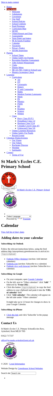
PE (18, 99)
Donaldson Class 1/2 (26, 121)
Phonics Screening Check (23, 72)
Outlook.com (12, 264)
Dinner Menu (18, 67)
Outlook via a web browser (18, 266)
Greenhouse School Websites (30, 368)
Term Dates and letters (21, 38)
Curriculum (17, 77)
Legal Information (17, 364)
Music (20, 96)
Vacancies (16, 46)
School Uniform (19, 24)
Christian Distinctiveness (17, 138)
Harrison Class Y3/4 (26, 123)
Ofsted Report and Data (22, 33)
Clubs (14, 65)
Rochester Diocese (20, 145)
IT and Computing (25, 89)
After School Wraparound (23, 63)
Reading (21, 109)
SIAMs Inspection (20, 50)
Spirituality (16, 150)
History (20, 87)
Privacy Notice (18, 48)
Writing (20, 113)
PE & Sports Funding (21, 41)
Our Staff (16, 19)
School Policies (18, 21)
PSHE (20, 104)
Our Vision (16, 140)
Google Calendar (35, 279)
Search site (5, 373)
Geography (22, 84)
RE (18, 106)
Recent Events (18, 135)
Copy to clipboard (8, 254)
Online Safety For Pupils (22, 133)
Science (20, 111)
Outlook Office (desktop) (17, 259)
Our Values (17, 143)
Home (9, 7)
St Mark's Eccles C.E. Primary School (33, 190)
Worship (15, 147)
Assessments (17, 36)
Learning (10, 75)
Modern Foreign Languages (29, 94)
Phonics (20, 101)
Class (14, 116)
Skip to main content (10, 2)
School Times (18, 55)
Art (18, 79)
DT (18, 82)
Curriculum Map (19, 29)
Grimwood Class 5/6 (26, 128)
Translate (27, 219)
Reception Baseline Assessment (25, 60)
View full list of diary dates (12, 232)
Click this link (12, 315)
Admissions (17, 14)
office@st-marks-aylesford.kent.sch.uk (17, 340)
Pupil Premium (18, 26)
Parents (10, 53)
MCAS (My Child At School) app (26, 70)
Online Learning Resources (23, 130)
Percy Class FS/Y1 (25, 118)
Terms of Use (18, 155)
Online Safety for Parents (23, 58)
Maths (20, 92)
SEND (15, 31)
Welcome (16, 12)
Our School (11, 9)
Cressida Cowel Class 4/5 (28, 126)
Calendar (16, 43)
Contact (10, 152)
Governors (16, 16)
